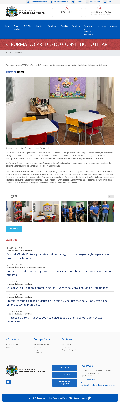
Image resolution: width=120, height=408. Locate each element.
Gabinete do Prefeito (13, 344)
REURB (27, 26)
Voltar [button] (15, 229)
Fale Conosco (66, 344)
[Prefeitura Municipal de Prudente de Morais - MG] (25, 11)
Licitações (37, 350)
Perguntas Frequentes (70, 350)
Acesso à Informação (41, 344)
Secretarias (10, 350)
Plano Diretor (17, 27)
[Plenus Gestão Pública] (89, 398)
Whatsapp (33, 72)
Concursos (37, 347)
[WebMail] (8, 382)
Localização (66, 347)
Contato (65, 368)
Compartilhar (11, 72)
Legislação (9, 347)
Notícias (18, 52)
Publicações (38, 353)
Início (7, 26)
